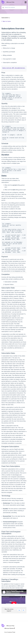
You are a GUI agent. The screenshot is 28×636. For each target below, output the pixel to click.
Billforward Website (9, 628)
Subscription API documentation (13, 68)
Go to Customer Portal (9, 632)
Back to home (7, 21)
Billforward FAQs (10, 2)
